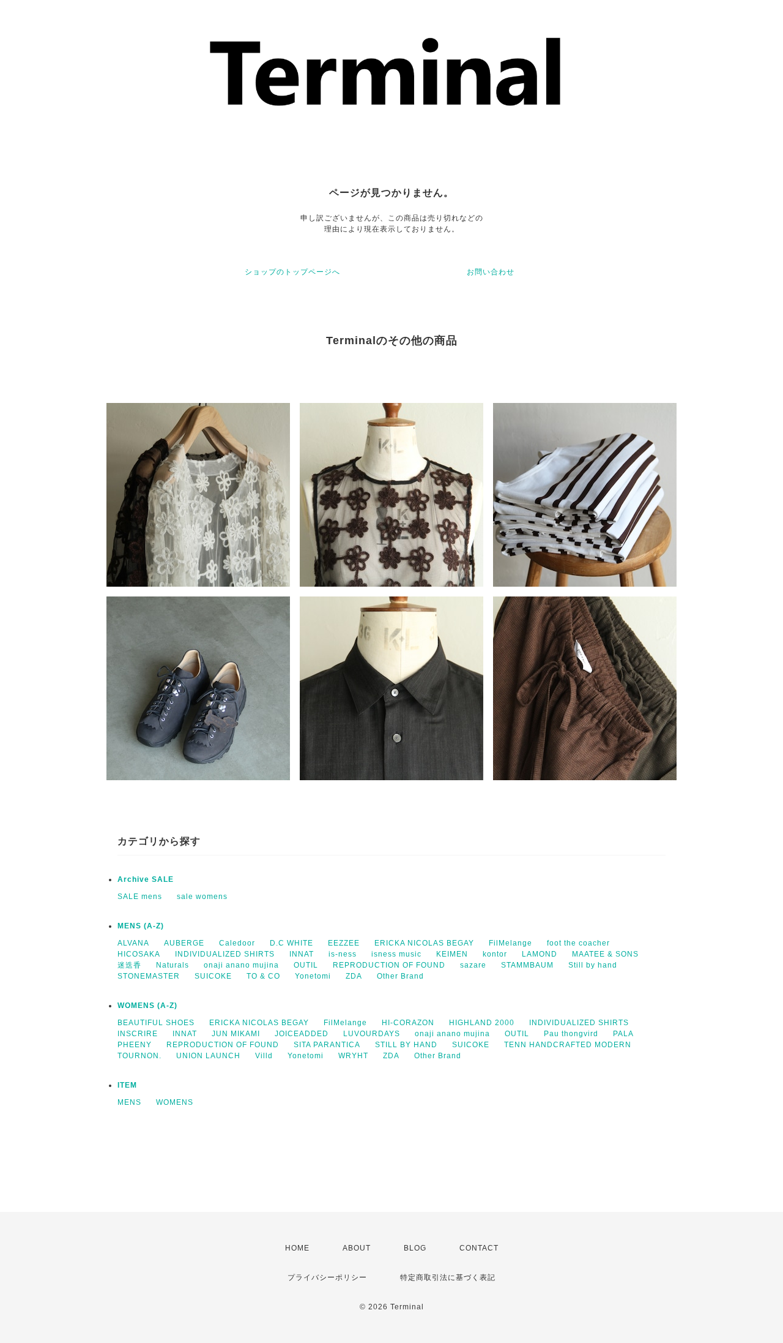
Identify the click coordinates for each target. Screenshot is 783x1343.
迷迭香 (129, 965)
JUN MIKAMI (236, 1033)
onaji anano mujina (241, 965)
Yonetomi (313, 976)
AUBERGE (184, 943)
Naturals (172, 965)
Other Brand (400, 976)
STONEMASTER (148, 976)
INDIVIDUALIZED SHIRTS (225, 954)
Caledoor (237, 943)
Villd (264, 1055)
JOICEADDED (301, 1033)
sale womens (202, 896)
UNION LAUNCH (208, 1055)
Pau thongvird (571, 1033)
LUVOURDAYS (371, 1033)
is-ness (342, 954)
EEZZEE (344, 943)
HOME (297, 1248)
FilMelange (510, 943)
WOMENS (174, 1102)
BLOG (415, 1248)
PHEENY (134, 1044)
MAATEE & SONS (605, 954)
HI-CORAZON (408, 1022)
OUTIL (306, 965)
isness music (396, 954)
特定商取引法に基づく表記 (447, 1277)
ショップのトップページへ (292, 272)
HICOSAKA (138, 954)
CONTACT (479, 1248)
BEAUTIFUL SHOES (156, 1022)
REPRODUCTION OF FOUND (389, 965)
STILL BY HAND (406, 1044)
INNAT (301, 954)
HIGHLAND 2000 (481, 1022)
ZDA (354, 976)
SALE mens (139, 896)
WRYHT (353, 1055)
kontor (495, 954)
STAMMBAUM (527, 965)
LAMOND (539, 954)
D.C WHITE (291, 943)
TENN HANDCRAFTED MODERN (567, 1044)
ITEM (127, 1085)
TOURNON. (139, 1055)
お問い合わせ (490, 272)
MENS (129, 1102)
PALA (623, 1033)
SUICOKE (213, 976)
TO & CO (263, 976)
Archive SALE (145, 879)
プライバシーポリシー (327, 1277)
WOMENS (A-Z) (147, 1005)
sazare (473, 965)
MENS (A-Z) (140, 926)
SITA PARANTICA (327, 1044)
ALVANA (133, 943)
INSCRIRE (137, 1033)
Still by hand (592, 965)
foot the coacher (578, 943)
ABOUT (357, 1248)
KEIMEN (452, 954)
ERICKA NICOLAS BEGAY (424, 943)
